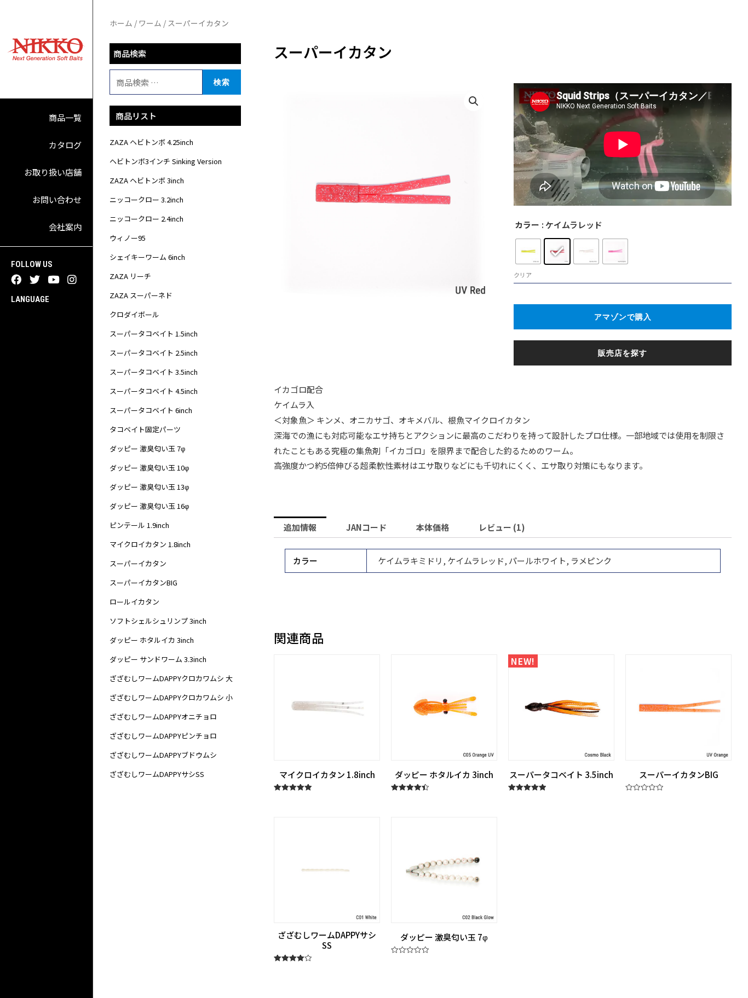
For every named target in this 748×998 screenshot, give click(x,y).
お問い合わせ (57, 199)
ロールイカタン (134, 601)
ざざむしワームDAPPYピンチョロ (163, 735)
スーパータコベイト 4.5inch (154, 391)
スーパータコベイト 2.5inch (154, 352)
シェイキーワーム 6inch (147, 257)
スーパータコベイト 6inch (151, 410)
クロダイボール (134, 314)
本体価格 (432, 527)
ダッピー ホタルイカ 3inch (152, 640)
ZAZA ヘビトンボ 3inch (147, 180)
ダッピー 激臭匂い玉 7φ (147, 448)
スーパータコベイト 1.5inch (154, 333)
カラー (527, 224)
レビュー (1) (502, 527)
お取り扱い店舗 (53, 172)
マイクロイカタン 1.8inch (150, 544)
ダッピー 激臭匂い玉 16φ (149, 506)
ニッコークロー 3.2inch (146, 199)
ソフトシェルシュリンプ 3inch (158, 621)
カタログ (65, 144)
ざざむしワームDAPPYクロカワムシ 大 (171, 678)
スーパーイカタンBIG (143, 582)
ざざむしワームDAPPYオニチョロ (163, 716)
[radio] (528, 251)
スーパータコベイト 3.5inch (154, 372)
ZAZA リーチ (130, 276)
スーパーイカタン (138, 563)
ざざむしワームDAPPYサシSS (157, 774)
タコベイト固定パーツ (145, 429)
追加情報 (300, 527)
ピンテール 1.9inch (139, 525)
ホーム (121, 23)
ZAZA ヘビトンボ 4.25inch (151, 142)
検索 (222, 81)
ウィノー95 (128, 238)
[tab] (300, 527)
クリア (523, 274)
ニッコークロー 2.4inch (146, 218)
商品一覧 (65, 117)
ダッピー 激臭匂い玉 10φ (149, 467)
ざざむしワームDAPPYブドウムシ (163, 755)
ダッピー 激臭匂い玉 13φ (149, 486)
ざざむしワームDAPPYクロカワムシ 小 (171, 697)
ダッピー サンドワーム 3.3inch (158, 659)
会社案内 (65, 227)
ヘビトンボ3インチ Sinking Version (166, 161)
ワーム (150, 23)
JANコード (366, 527)
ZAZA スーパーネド (141, 295)
